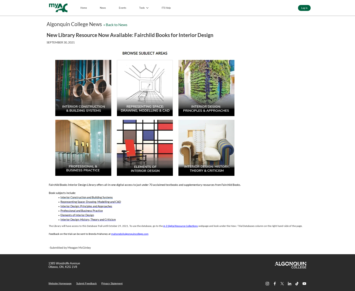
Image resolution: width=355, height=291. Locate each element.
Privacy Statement (112, 283)
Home (83, 7)
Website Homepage (60, 283)
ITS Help (166, 7)
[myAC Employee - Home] (58, 8)
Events (122, 7)
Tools (142, 7)
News (103, 7)
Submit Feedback (86, 283)
